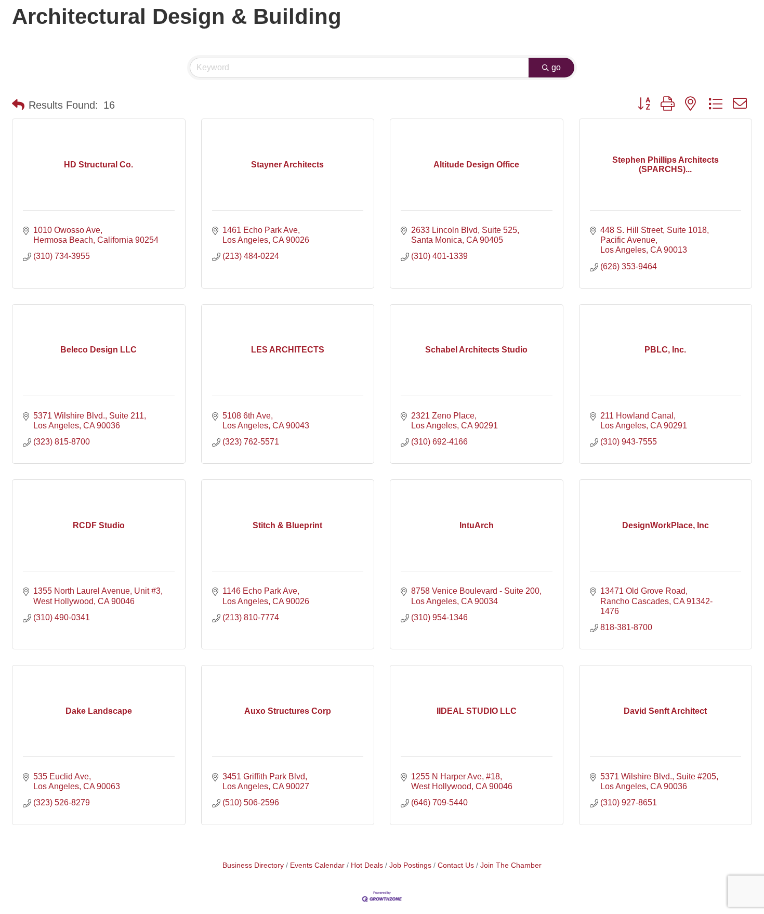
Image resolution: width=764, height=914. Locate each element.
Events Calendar (317, 865)
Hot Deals (367, 865)
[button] (18, 105)
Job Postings (410, 865)
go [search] (556, 67)
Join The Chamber (511, 865)
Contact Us (456, 865)
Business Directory (253, 865)
